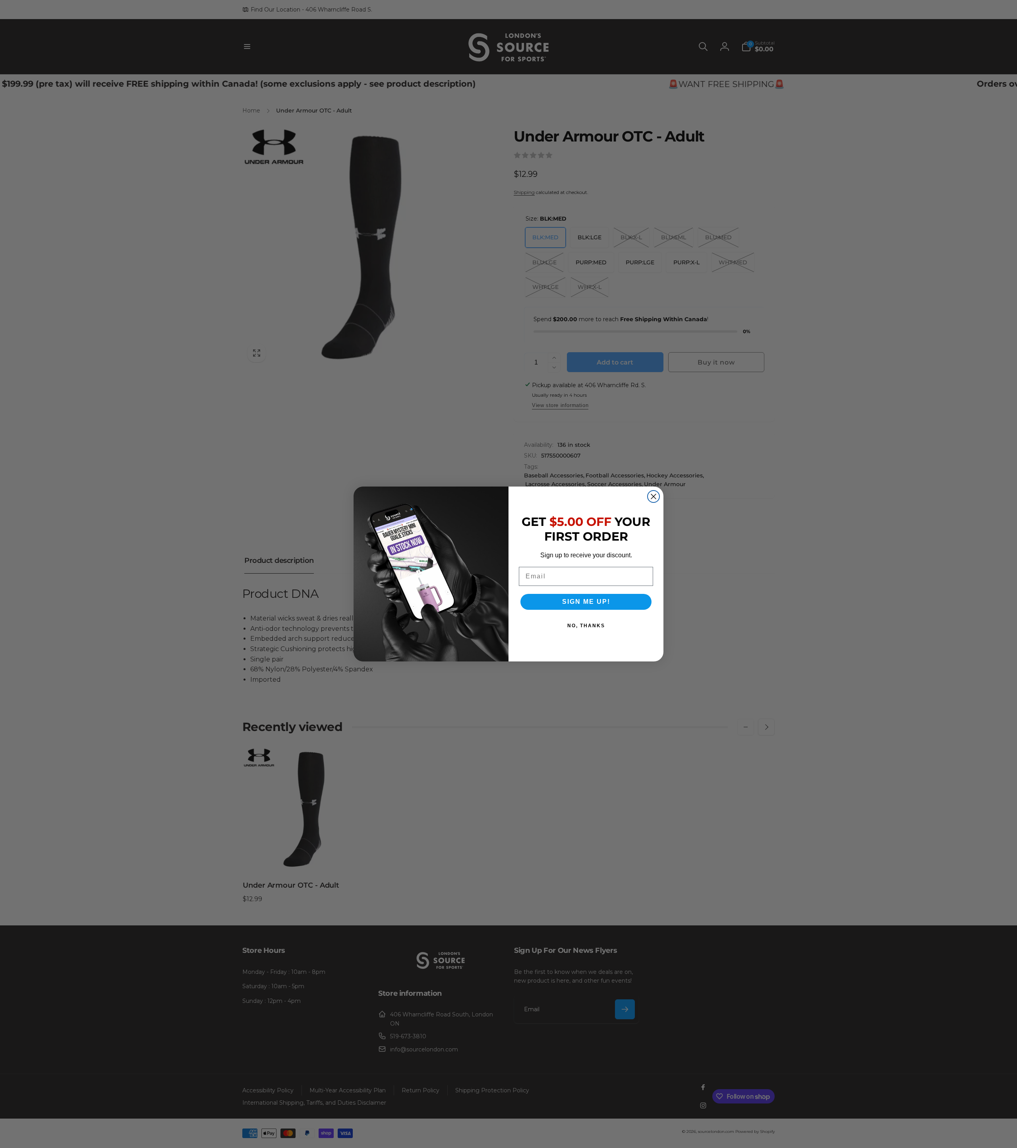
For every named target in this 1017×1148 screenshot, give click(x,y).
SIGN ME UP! (586, 601)
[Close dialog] (653, 496)
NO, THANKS (586, 625)
